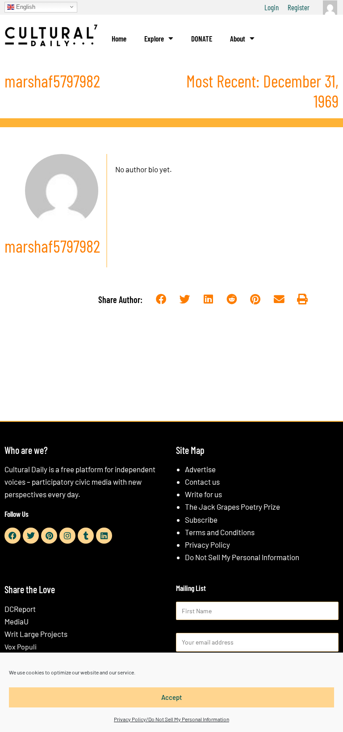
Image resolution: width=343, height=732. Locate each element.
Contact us (202, 481)
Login (271, 7)
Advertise (200, 469)
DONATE (201, 38)
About (237, 38)
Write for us (203, 494)
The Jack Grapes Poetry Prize (232, 506)
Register (299, 7)
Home (119, 38)
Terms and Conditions (220, 532)
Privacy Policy (207, 544)
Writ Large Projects (35, 633)
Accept (171, 697)
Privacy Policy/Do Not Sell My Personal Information (171, 719)
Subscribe (201, 519)
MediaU (16, 621)
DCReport (20, 608)
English (24, 6)
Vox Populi (20, 646)
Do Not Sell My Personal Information (242, 557)
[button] (161, 299)
